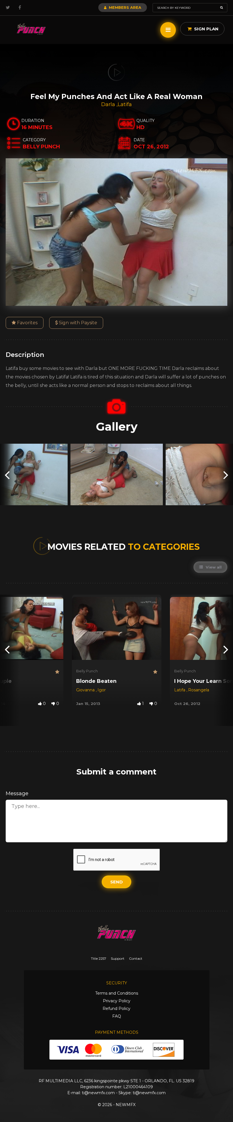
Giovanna (86, 689)
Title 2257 (98, 958)
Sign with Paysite (77, 322)
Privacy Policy (116, 1000)
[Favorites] (57, 671)
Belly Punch (87, 671)
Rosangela (198, 689)
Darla (108, 104)
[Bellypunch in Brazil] (31, 29)
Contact (135, 958)
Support (117, 958)
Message (17, 793)
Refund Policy (116, 1008)
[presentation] (7, 474)
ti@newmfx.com (98, 1092)
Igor (101, 689)
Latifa (125, 104)
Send (116, 882)
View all (213, 567)
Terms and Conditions (116, 993)
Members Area (124, 7)
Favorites (27, 322)
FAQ (116, 1016)
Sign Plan (206, 28)
